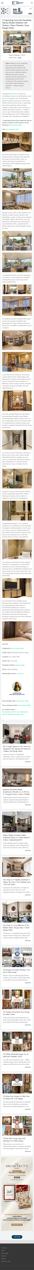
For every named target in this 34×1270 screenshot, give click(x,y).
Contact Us (4, 1256)
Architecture (4, 1248)
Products (3, 1258)
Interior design (4, 1253)
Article (2, 1250)
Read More (28, 761)
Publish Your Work (5, 1261)
